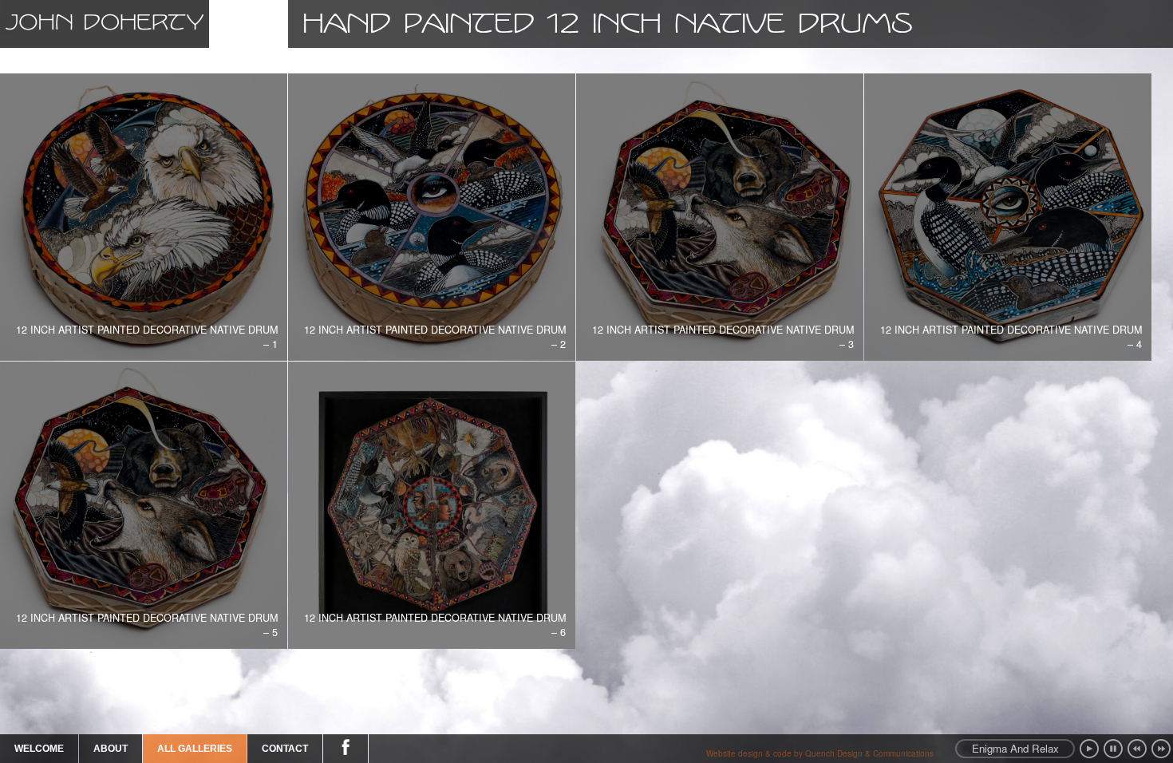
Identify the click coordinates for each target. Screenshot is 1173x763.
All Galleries (194, 748)
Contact (285, 748)
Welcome (39, 748)
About (110, 748)
